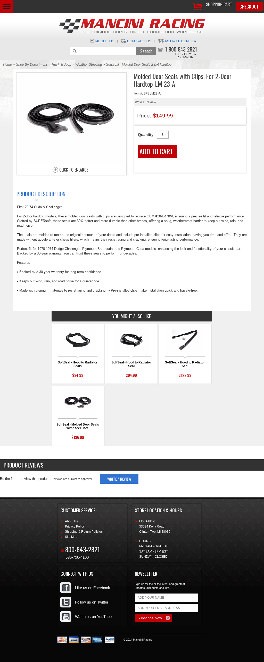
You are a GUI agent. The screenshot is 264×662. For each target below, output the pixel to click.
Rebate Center (180, 41)
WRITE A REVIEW (119, 479)
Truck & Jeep (61, 64)
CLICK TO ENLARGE (73, 170)
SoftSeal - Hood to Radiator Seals (77, 364)
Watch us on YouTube (93, 616)
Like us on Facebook (92, 587)
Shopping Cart (219, 4)
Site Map (71, 537)
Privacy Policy (75, 526)
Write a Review (145, 102)
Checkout (249, 6)
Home (7, 64)
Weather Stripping (88, 64)
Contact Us (139, 41)
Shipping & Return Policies (84, 531)
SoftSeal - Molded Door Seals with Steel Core (77, 426)
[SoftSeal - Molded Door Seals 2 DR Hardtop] (71, 162)
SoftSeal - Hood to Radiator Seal (131, 364)
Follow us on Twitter (91, 602)
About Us (104, 41)
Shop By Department (31, 64)
